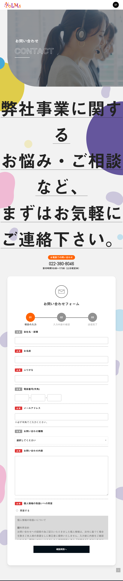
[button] (116, 4)
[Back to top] (118, 570)
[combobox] (61, 440)
